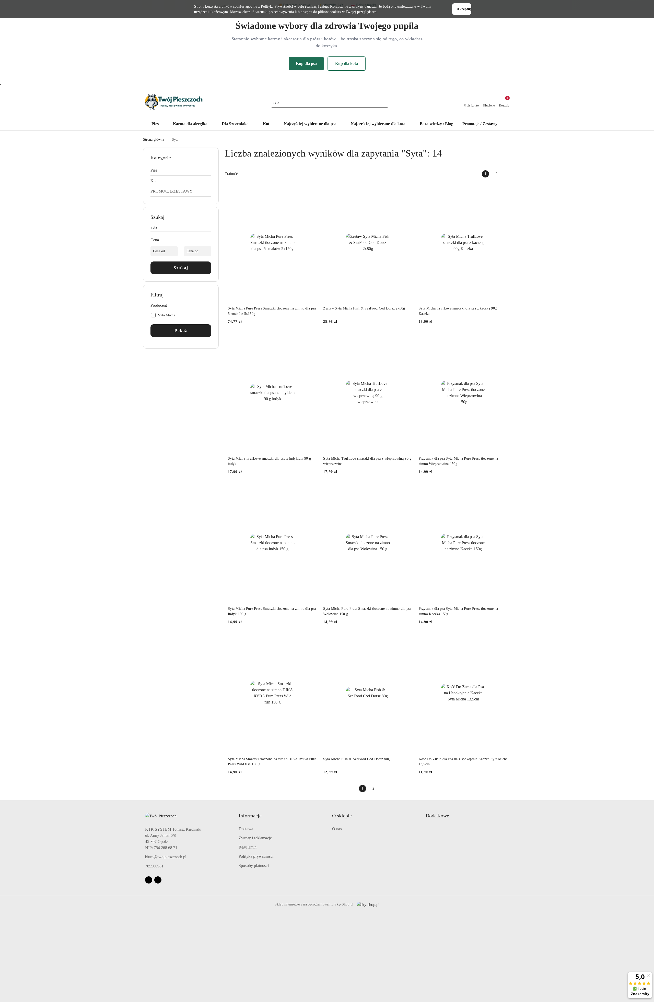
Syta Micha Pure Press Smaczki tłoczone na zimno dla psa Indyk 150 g (272, 611)
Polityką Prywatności (277, 6)
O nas (337, 829)
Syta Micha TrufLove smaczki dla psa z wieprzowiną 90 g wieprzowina (367, 461)
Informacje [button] (250, 815)
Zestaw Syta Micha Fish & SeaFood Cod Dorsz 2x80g (364, 308)
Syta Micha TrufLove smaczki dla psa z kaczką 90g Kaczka (458, 310)
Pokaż (180, 330)
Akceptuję (464, 9)
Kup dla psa (306, 63)
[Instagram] (157, 880)
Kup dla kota (346, 63)
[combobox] (251, 174)
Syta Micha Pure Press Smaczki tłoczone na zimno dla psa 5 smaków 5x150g (272, 310)
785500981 (154, 866)
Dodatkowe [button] (437, 815)
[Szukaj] (209, 228)
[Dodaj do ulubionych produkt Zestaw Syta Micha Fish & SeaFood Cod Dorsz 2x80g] (406, 189)
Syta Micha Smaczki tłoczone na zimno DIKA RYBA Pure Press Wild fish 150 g (272, 761)
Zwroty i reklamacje (255, 838)
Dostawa (246, 829)
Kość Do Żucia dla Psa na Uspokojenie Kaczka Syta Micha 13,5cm (463, 761)
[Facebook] (148, 880)
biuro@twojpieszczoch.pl (165, 857)
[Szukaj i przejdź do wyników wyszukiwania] (384, 102)
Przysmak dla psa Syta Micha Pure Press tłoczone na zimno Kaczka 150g (458, 611)
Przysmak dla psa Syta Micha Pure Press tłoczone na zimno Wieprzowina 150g (458, 461)
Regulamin (247, 847)
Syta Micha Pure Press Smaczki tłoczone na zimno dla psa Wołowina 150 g (367, 611)
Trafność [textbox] (231, 174)
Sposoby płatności (254, 865)
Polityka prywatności (256, 856)
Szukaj (181, 268)
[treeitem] (180, 170)
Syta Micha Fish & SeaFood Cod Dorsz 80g (356, 759)
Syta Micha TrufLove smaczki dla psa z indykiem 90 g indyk (269, 461)
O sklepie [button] (342, 815)
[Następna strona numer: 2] (507, 173)
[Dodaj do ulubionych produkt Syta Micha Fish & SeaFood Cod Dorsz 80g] (406, 639)
